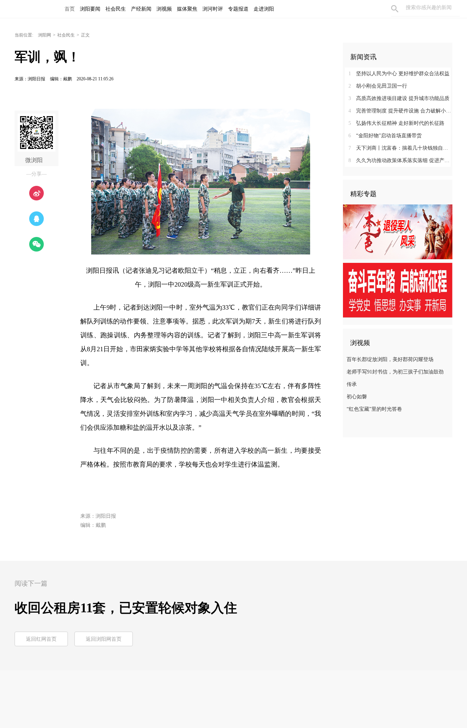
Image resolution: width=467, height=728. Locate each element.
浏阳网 (44, 35)
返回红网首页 (41, 639)
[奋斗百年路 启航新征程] (397, 289)
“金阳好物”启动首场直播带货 (385, 135)
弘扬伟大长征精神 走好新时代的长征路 (396, 123)
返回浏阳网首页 (103, 639)
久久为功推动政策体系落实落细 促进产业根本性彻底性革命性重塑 (400, 160)
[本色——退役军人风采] (397, 231)
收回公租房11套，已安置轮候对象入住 (126, 608)
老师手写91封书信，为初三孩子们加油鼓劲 (395, 372)
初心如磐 (357, 396)
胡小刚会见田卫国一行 (377, 86)
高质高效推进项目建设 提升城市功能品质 (398, 98)
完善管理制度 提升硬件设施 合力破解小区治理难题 (400, 111)
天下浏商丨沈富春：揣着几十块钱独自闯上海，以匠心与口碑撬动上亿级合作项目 (400, 148)
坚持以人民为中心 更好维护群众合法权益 (398, 73)
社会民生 (66, 35)
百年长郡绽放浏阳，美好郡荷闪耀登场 (390, 359)
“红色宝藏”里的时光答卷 (374, 409)
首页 (70, 9)
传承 (352, 384)
